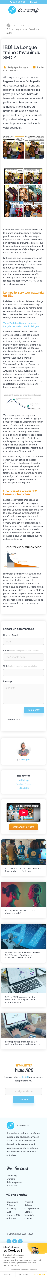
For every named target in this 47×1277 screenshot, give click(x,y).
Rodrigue (25, 759)
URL (20, 666)
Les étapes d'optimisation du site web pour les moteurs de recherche (22, 1043)
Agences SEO (13, 1215)
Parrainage (12, 1208)
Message (7, 681)
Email (21, 650)
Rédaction (24, 788)
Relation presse (14, 1182)
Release (28, 1205)
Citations (11, 1179)
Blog (9, 1212)
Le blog (22, 25)
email (34, 2)
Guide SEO (12, 1218)
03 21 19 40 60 (18, 2)
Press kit (29, 1202)
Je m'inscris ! (23, 1099)
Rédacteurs (12, 1202)
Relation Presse (23, 784)
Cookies (29, 1218)
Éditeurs (11, 1205)
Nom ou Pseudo (11, 635)
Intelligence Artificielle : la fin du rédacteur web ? (20, 911)
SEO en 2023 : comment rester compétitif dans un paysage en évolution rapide (20, 999)
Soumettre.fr (28, 10)
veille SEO (24, 1077)
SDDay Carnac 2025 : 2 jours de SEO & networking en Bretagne (22, 869)
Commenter (34, 710)
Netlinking (24, 780)
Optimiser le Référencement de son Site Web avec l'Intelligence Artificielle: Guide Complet (22, 955)
